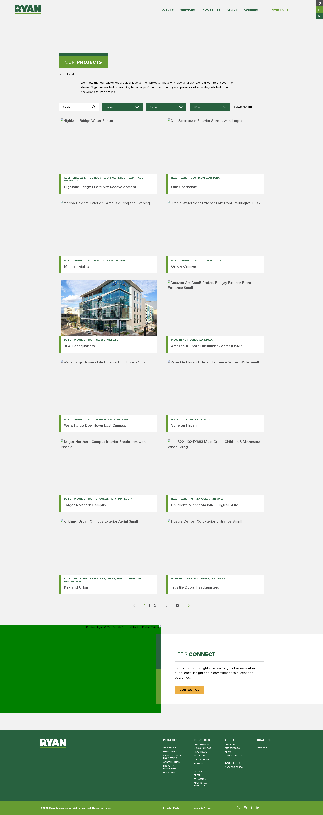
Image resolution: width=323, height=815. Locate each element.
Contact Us (189, 690)
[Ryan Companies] (28, 9)
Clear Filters (243, 107)
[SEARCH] (319, 16)
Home (61, 74)
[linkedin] (257, 808)
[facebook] (251, 808)
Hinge (107, 808)
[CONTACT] (319, 9)
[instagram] (245, 808)
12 (177, 605)
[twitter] (238, 808)
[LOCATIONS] (319, 3)
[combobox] (122, 107)
